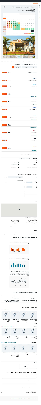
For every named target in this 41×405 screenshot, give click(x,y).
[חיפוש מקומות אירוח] (40, 7)
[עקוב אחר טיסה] (40, 13)
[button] (1, 1)
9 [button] (33, 25)
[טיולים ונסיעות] (40, 15)
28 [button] (23, 29)
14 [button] (23, 25)
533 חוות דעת (30, 9)
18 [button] (29, 27)
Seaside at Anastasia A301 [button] (15, 319)
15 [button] (15, 25)
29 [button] (21, 29)
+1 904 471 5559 (33, 11)
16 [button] (33, 27)
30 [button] (13, 29)
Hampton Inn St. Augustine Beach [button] (33, 320)
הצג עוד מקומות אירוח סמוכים (5, 309)
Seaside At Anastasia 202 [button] (24, 319)
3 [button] (31, 23)
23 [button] (33, 29)
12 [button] (27, 25)
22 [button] (21, 27)
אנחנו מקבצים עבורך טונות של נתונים (31, 392)
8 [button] (15, 23)
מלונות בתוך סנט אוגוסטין (32, 381)
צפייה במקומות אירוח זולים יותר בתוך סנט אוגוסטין (7, 326)
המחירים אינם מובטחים (20, 388)
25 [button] (29, 29)
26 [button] (27, 29)
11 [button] (29, 25)
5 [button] (27, 23)
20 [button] (25, 27)
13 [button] (25, 25)
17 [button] (31, 27)
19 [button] (27, 27)
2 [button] (33, 23)
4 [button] (29, 23)
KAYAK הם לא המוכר (33, 391)
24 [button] (31, 29)
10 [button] (31, 25)
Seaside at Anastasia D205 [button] (6, 319)
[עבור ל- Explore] (40, 11)
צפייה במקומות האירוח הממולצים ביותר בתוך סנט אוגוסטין (8, 342)
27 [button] (25, 29)
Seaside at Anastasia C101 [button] (33, 352)
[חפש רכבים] (40, 9)
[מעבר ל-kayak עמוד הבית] (35, 3)
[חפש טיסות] (40, 5)
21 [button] (23, 27)
